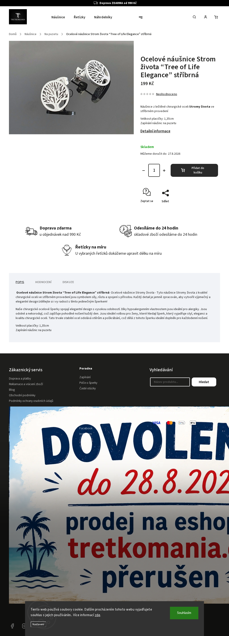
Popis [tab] (20, 282)
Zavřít (204, 209)
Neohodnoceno (166, 94)
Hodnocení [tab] (43, 282)
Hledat (204, 382)
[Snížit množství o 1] (144, 171)
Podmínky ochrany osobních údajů (31, 401)
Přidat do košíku (198, 170)
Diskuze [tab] (68, 282)
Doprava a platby (20, 378)
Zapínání (85, 377)
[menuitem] (60, 17)
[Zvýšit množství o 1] (164, 171)
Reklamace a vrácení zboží (26, 384)
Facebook (85, 428)
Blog (12, 390)
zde (97, 615)
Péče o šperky (88, 383)
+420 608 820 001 (90, 423)
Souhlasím (184, 613)
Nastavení (38, 624)
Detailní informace (155, 131)
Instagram (85, 434)
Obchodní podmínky (22, 395)
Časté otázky (87, 388)
